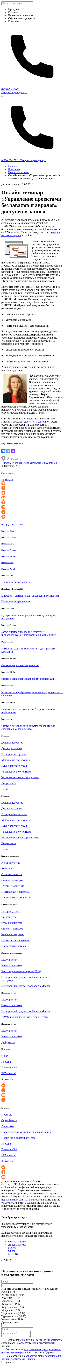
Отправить (7, 1362)
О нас (4, 1055)
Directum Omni (7, 531)
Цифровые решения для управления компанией (29, 462)
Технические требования (15, 582)
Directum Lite (7, 575)
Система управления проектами (20, 665)
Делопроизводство (12, 742)
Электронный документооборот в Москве (25, 985)
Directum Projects (8, 550)
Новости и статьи (18, 172)
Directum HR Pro (8, 556)
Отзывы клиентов (11, 874)
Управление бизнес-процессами (20, 777)
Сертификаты (9, 1120)
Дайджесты (8, 1042)
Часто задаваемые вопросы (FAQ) (21, 971)
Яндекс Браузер (17, 1244)
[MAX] (13, 451)
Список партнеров (12, 880)
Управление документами (16, 771)
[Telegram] (8, 451)
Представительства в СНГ (16, 897)
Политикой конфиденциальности (41, 1339)
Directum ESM (7, 563)
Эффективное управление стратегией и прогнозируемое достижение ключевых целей (29, 633)
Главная (12, 166)
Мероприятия (9, 959)
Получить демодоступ (14, 92)
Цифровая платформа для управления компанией (30, 595)
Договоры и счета (11, 748)
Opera (11, 1250)
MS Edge (13, 1253)
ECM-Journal (8, 1073)
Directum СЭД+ (7, 544)
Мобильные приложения (15, 760)
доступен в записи (35, 421)
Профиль (6, 1114)
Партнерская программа (15, 891)
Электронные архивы (14, 754)
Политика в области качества (18, 1137)
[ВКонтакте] (3, 451)
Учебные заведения (12, 885)
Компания (14, 169)
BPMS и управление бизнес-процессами (24, 1017)
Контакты (7, 479)
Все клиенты (8, 868)
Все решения (8, 783)
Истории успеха (10, 862)
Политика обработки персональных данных (27, 1132)
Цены (4, 789)
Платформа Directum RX (12, 525)
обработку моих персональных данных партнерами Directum (31, 1357)
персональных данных (14, 1199)
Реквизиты (7, 1126)
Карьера (6, 1061)
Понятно (6, 1259)
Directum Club (9, 1067)
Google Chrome (17, 1241)
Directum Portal (8, 569)
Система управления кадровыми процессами (27, 678)
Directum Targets (8, 537)
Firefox (12, 1247)
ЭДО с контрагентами (14, 765)
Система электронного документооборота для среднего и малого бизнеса (28, 727)
